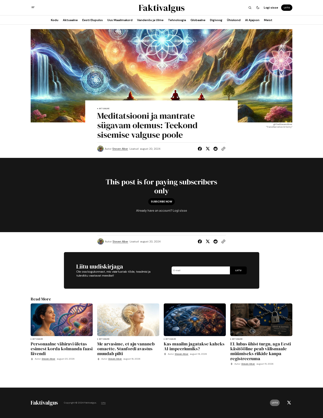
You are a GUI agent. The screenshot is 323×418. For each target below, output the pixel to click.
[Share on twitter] (208, 148)
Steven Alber (120, 148)
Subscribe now (161, 201)
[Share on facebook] (200, 148)
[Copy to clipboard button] (222, 148)
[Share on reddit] (215, 148)
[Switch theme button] (258, 8)
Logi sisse (271, 8)
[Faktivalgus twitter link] (289, 402)
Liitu (103, 403)
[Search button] (250, 8)
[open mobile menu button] (33, 7)
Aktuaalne (104, 109)
